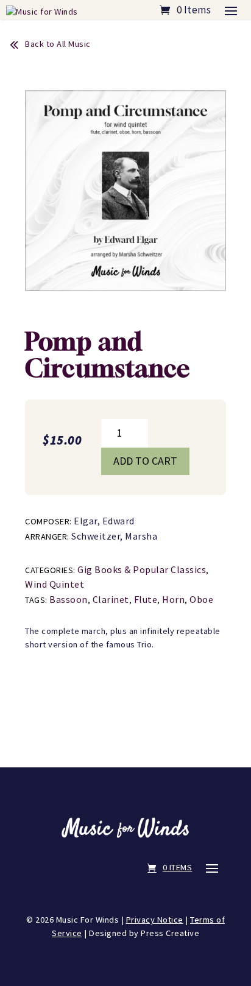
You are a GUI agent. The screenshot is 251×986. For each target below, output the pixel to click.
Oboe (201, 599)
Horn (173, 599)
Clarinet (111, 599)
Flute (146, 599)
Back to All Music (58, 43)
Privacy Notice (154, 919)
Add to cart (145, 461)
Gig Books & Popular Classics (141, 569)
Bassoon (68, 599)
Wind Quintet (54, 584)
